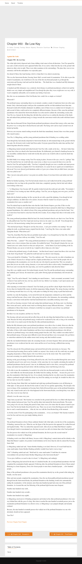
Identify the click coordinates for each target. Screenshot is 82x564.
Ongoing (61, 47)
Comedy (16, 47)
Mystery (33, 47)
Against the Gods (13, 56)
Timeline (20, 3)
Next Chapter (22, 522)
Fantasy (22, 47)
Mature (28, 47)
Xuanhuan (47, 47)
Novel (13, 3)
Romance (40, 47)
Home (7, 3)
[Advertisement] (41, 22)
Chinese (55, 47)
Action (11, 47)
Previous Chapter (12, 522)
